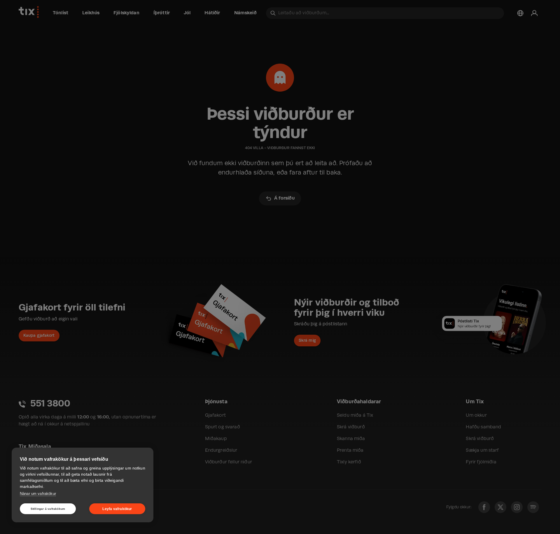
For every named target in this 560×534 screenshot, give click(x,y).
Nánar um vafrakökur (38, 493)
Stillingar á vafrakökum (48, 508)
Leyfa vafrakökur (117, 509)
